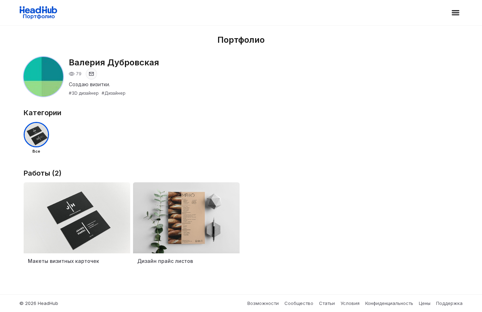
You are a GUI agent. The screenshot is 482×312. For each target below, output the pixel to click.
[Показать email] (91, 74)
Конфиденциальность (389, 303)
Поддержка (449, 303)
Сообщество (298, 303)
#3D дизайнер (84, 93)
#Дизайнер (114, 93)
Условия (350, 303)
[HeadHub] (38, 13)
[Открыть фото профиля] (43, 76)
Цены (424, 303)
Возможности (263, 303)
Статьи (327, 303)
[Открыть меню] (455, 12)
